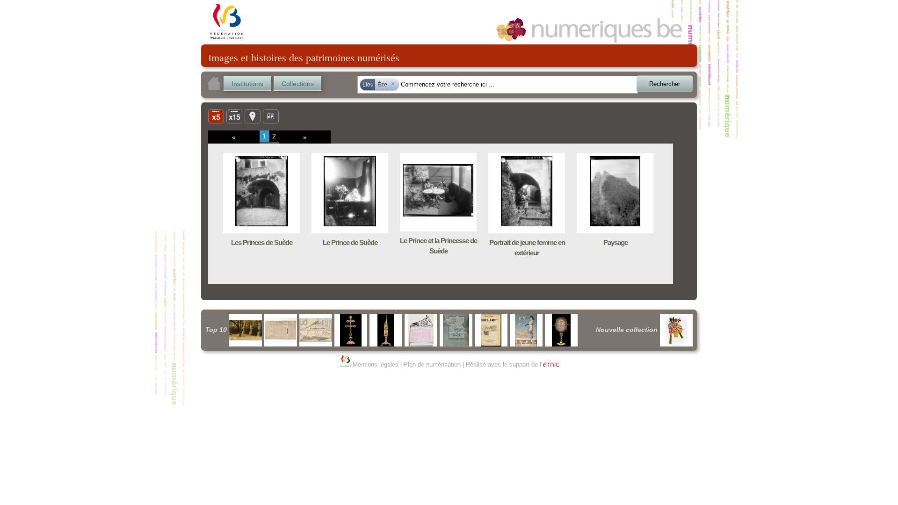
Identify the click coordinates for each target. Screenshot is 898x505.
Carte (252, 116)
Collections (298, 83)
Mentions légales (375, 364)
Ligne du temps (270, 116)
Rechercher (664, 83)
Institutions (247, 83)
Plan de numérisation (432, 364)
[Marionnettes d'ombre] (676, 330)
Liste (234, 116)
